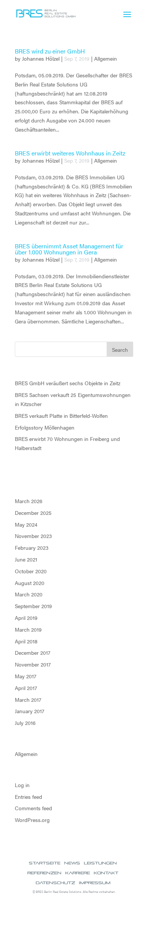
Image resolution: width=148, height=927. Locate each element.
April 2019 (26, 617)
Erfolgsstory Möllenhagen (44, 427)
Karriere (77, 873)
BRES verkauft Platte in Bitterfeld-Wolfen (61, 415)
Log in (22, 785)
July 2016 (25, 722)
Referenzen (44, 873)
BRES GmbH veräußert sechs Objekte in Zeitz (67, 383)
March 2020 (29, 594)
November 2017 (33, 664)
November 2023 (33, 536)
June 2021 (26, 559)
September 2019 (33, 606)
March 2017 (28, 699)
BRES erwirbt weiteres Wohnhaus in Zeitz (70, 153)
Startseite (44, 863)
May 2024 (26, 524)
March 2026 (29, 501)
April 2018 (26, 641)
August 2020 (29, 583)
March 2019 (28, 629)
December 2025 (33, 512)
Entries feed (28, 796)
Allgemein (105, 58)
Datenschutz (55, 882)
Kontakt (106, 873)
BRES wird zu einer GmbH (50, 51)
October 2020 (31, 571)
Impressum (94, 882)
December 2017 (32, 652)
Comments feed (33, 808)
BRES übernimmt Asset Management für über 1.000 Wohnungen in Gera (69, 249)
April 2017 (26, 688)
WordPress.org (32, 819)
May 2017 (25, 676)
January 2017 (29, 711)
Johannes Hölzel (41, 58)
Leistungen (100, 863)
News (72, 863)
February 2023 (32, 547)
